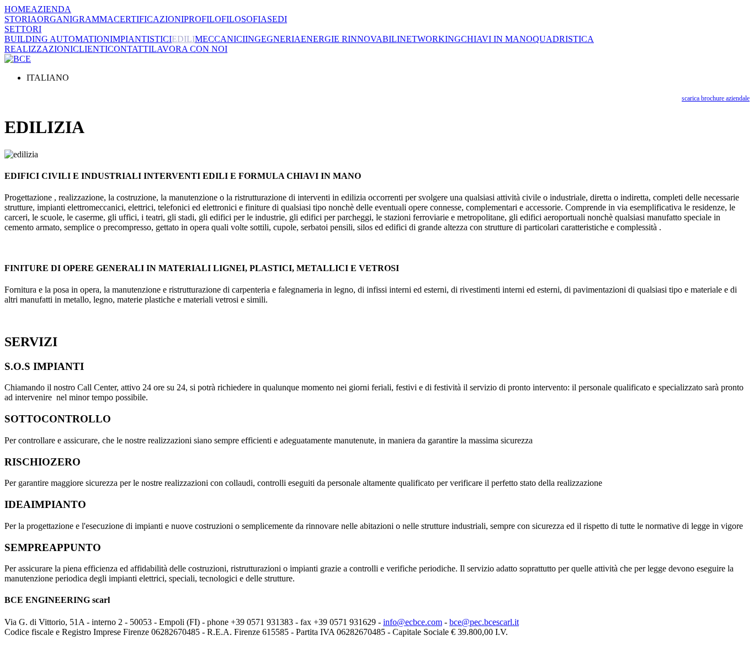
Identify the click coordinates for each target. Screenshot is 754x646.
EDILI (183, 39)
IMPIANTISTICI (141, 39)
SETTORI (22, 29)
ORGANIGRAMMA (75, 19)
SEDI (277, 19)
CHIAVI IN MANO (497, 39)
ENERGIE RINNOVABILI (350, 39)
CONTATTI (129, 49)
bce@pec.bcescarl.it (484, 622)
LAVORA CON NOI (189, 49)
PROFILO (202, 19)
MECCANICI (220, 39)
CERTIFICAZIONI (149, 19)
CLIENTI (90, 49)
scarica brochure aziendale (716, 98)
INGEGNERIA (273, 39)
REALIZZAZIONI (38, 49)
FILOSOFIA (244, 19)
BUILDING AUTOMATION (57, 39)
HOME (17, 9)
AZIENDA (51, 9)
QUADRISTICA (563, 39)
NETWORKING (430, 39)
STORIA (20, 19)
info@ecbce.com (412, 622)
